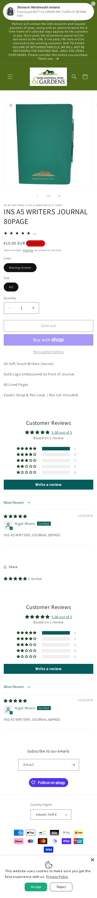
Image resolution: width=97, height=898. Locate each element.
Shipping (28, 250)
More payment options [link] (48, 352)
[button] (9, 76)
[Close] (92, 859)
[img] (15, 516)
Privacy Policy (57, 876)
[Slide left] (37, 195)
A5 (13, 288)
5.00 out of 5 (61, 432)
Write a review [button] (48, 484)
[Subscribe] (73, 765)
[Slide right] (59, 195)
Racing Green (23, 268)
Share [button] (13, 567)
